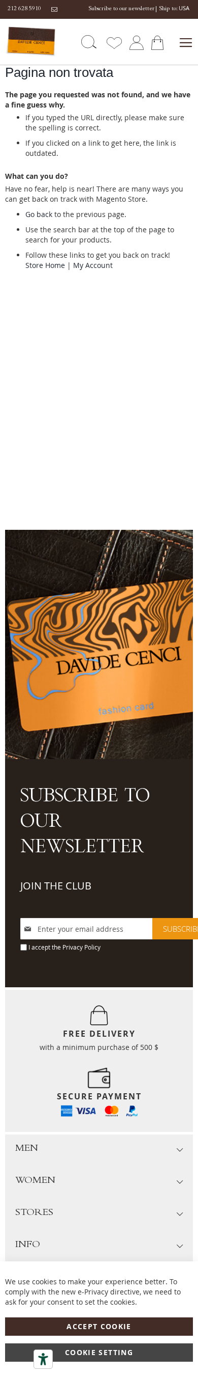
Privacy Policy (81, 947)
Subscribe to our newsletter (121, 9)
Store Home (45, 265)
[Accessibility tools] (43, 1359)
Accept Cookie (99, 1326)
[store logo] (28, 41)
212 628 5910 (24, 9)
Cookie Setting (99, 1352)
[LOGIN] (136, 42)
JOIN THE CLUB (55, 886)
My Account (93, 265)
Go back (38, 214)
